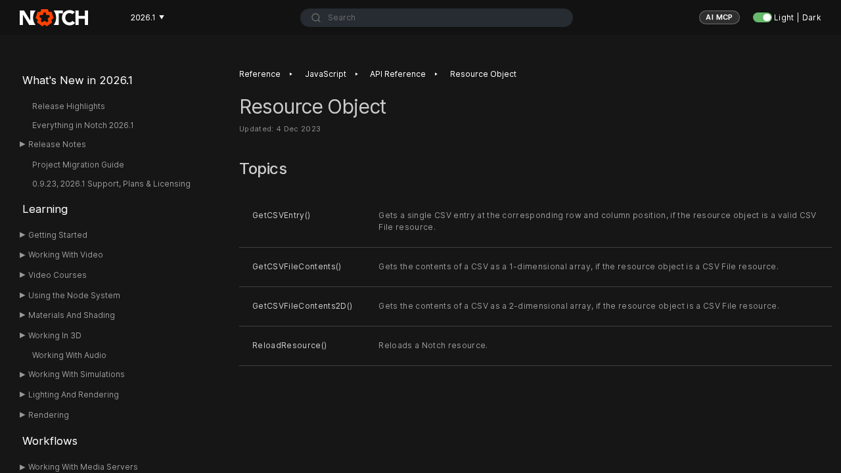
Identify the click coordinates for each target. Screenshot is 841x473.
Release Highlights (68, 106)
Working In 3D (54, 335)
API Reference (398, 74)
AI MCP (719, 17)
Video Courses (57, 275)
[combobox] (436, 18)
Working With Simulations (76, 374)
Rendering (48, 415)
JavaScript (325, 74)
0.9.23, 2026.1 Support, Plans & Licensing (111, 184)
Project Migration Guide (78, 164)
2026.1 (147, 17)
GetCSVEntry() (281, 215)
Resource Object (483, 74)
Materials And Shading (71, 315)
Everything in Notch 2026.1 (83, 125)
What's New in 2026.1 (77, 80)
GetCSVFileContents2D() (302, 306)
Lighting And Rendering (73, 394)
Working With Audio (69, 355)
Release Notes (57, 144)
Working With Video (65, 254)
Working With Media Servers (83, 467)
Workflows (50, 440)
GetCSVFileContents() (297, 266)
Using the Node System (74, 295)
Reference (260, 74)
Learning (45, 208)
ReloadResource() (289, 345)
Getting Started (57, 235)
